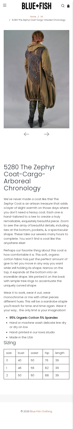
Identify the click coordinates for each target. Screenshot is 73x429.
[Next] (47, 134)
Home (33, 17)
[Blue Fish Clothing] (36, 6)
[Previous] (26, 134)
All (41, 17)
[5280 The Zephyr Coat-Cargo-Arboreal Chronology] (36, 79)
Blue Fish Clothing (41, 411)
